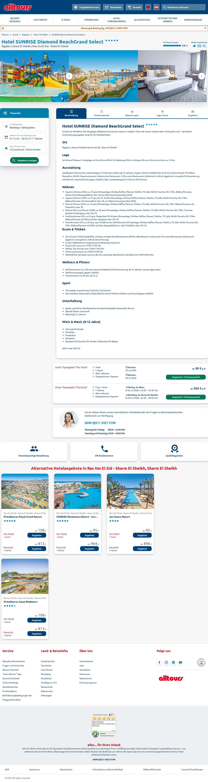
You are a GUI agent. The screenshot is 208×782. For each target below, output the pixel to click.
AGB (7, 769)
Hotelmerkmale (101, 115)
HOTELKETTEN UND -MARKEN (167, 20)
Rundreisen (46, 678)
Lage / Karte (162, 115)
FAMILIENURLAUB (193, 19)
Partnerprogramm (88, 682)
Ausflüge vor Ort (49, 682)
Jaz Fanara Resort (119, 516)
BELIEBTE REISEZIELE (15, 20)
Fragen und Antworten (13, 665)
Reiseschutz (47, 686)
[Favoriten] (148, 7)
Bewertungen (132, 115)
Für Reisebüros (9, 691)
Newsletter (84, 669)
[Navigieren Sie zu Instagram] (166, 662)
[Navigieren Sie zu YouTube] (180, 662)
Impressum (34, 769)
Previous (69, 76)
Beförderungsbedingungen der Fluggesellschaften (17, 697)
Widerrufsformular (152, 769)
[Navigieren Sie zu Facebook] (159, 662)
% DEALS (65, 19)
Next (201, 76)
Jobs (81, 665)
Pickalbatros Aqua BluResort (20, 601)
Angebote (193, 115)
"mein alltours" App (11, 674)
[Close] (205, 28)
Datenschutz (85, 678)
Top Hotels (46, 665)
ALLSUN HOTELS (142, 19)
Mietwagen (46, 695)
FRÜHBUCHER (91, 19)
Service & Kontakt (10, 678)
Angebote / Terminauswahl (186, 377)
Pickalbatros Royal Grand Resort (23, 516)
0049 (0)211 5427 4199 (100, 423)
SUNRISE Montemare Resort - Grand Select (77, 516)
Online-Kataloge (10, 682)
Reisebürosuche (10, 686)
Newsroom (84, 674)
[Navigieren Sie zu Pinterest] (173, 662)
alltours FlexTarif (10, 669)
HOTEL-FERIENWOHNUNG (117, 20)
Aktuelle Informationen (13, 661)
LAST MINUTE (40, 19)
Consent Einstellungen (192, 769)
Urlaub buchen (48, 661)
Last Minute (46, 669)
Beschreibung (71, 115)
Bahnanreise (47, 691)
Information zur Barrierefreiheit (108, 769)
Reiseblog (46, 674)
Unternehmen (86, 661)
